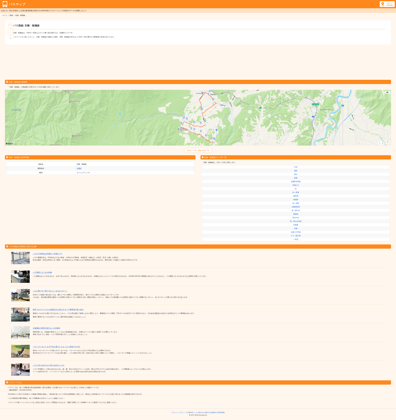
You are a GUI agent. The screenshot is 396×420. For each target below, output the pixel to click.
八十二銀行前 (296, 236)
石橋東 (295, 225)
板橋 (295, 178)
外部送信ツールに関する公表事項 (198, 412)
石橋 (295, 228)
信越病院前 (296, 207)
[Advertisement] (198, 61)
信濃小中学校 (296, 232)
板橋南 (295, 214)
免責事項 (213, 412)
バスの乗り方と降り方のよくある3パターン (50, 291)
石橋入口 (295, 185)
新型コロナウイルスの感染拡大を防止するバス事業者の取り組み (58, 310)
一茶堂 (295, 239)
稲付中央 (295, 218)
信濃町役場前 (296, 181)
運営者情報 (221, 412)
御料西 (295, 196)
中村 (295, 167)
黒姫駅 (295, 199)
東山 (295, 174)
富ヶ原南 (295, 203)
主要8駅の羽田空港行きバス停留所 (46, 328)
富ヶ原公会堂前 (296, 221)
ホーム (4, 15)
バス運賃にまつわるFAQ (42, 272)
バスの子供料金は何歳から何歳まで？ (48, 254)
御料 (295, 171)
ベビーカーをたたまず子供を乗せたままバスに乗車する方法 (56, 347)
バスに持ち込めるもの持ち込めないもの (48, 365)
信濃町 (79, 168)
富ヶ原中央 (296, 210)
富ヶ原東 (295, 192)
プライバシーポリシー (178, 412)
